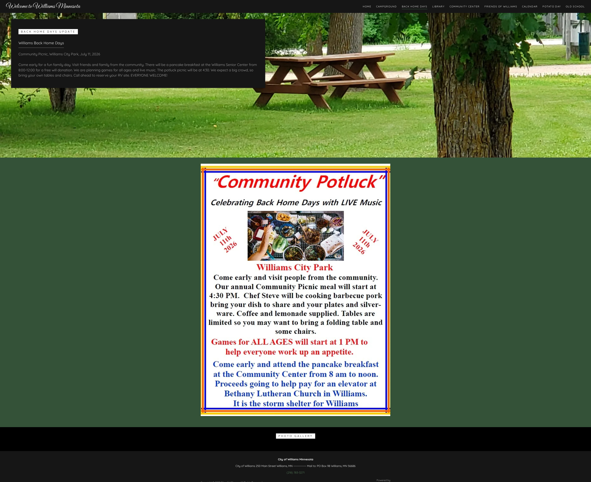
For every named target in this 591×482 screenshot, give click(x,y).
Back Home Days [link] (414, 6)
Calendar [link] (530, 6)
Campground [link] (386, 6)
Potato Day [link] (552, 6)
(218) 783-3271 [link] (296, 472)
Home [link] (367, 6)
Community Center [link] (465, 6)
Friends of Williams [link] (500, 6)
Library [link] (438, 6)
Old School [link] (575, 6)
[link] (43, 7)
